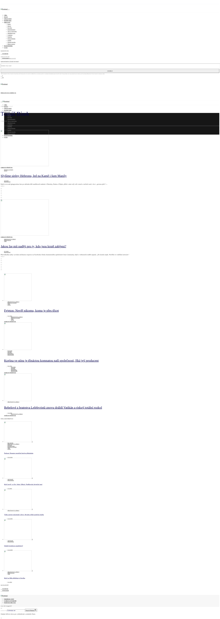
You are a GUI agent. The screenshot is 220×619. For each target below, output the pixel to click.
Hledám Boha (8, 46)
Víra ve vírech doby (12, 31)
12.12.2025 (10, 518)
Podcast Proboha (11, 38)
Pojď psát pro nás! (10, 602)
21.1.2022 (10, 582)
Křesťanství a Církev (10, 239)
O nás (6, 47)
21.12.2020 (10, 549)
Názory (10, 351)
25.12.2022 (10, 457)
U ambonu (10, 35)
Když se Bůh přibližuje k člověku (14, 578)
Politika (10, 352)
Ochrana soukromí (10, 601)
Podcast (10, 445)
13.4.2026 (10, 413)
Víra (5, 15)
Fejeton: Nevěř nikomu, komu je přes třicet (31, 310)
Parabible (10, 37)
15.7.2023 (10, 315)
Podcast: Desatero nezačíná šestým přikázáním (18, 453)
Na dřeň (9, 40)
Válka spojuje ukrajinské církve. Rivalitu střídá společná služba (24, 515)
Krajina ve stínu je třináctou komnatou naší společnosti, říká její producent (51, 360)
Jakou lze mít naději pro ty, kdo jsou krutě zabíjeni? (33, 246)
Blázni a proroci (11, 44)
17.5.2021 (10, 488)
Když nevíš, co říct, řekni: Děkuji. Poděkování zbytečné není (23, 484)
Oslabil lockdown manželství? (13, 546)
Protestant (7, 181)
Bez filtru (10, 28)
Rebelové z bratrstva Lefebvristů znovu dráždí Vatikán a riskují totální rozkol (53, 407)
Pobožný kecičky (12, 42)
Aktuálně (10, 479)
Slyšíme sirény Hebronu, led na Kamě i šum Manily (34, 176)
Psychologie (11, 446)
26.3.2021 (10, 366)
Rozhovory (7, 20)
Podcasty (7, 22)
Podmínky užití (9, 599)
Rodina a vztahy (8, 169)
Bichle (9, 24)
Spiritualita (7, 240)
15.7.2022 (6, 251)
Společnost (8, 18)
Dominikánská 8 (11, 29)
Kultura (10, 350)
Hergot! (9, 26)
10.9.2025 (6, 180)
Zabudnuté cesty (11, 33)
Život (6, 17)
